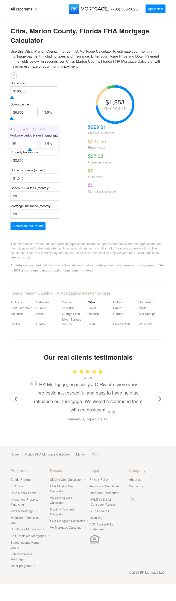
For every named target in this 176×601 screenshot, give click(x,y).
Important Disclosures (104, 492)
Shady (40, 324)
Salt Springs (147, 313)
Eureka (41, 308)
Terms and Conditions (104, 486)
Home (15, 454)
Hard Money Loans (23, 492)
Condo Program (21, 479)
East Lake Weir (21, 308)
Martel (143, 308)
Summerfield (121, 324)
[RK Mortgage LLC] (88, 9)
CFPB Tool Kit (99, 511)
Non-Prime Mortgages (26, 529)
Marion (81, 454)
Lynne (117, 308)
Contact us (136, 486)
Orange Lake (71, 313)
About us (135, 479)
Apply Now (155, 8)
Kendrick (68, 308)
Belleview (42, 302)
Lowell (92, 308)
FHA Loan (17, 486)
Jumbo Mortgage (22, 511)
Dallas (117, 302)
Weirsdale (145, 324)
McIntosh (17, 313)
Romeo (118, 313)
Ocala (40, 313)
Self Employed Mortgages (28, 535)
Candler (67, 302)
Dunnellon (146, 302)
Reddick (93, 313)
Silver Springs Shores (71, 321)
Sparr (91, 324)
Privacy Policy (99, 479)
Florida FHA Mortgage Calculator (47, 454)
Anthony (16, 302)
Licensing (96, 517)
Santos (15, 324)
